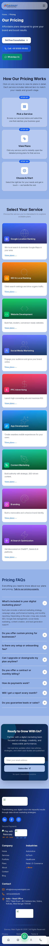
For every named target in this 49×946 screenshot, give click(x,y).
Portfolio (5, 859)
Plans (4, 863)
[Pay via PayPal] (21, 832)
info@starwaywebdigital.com (18, 889)
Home (4, 14)
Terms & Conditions (35, 935)
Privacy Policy (5, 935)
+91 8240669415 (13, 894)
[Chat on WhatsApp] (24, 936)
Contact (5, 871)
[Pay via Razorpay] (7, 833)
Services (5, 855)
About (4, 867)
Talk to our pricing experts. (26, 589)
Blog (4, 876)
